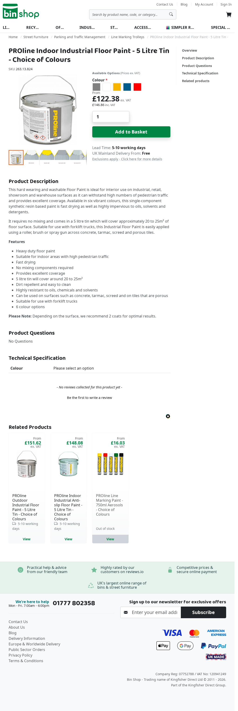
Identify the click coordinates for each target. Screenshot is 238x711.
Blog (184, 4)
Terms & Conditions (26, 660)
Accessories (143, 27)
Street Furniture (35, 37)
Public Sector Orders (27, 649)
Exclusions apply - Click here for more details (127, 159)
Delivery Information (27, 638)
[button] (31, 157)
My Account (204, 4)
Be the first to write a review (89, 397)
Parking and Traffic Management (79, 37)
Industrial (87, 27)
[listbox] (131, 87)
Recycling (33, 27)
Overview (189, 50)
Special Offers (221, 27)
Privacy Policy (20, 655)
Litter (7, 27)
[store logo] (21, 11)
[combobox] (132, 14)
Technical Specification (200, 73)
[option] (96, 87)
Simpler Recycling (183, 27)
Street (114, 27)
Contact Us (164, 4)
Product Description (198, 58)
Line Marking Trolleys (127, 37)
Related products (195, 81)
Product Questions (197, 65)
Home (13, 37)
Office (60, 27)
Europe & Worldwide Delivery (34, 644)
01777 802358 (74, 603)
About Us (17, 627)
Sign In (226, 4)
